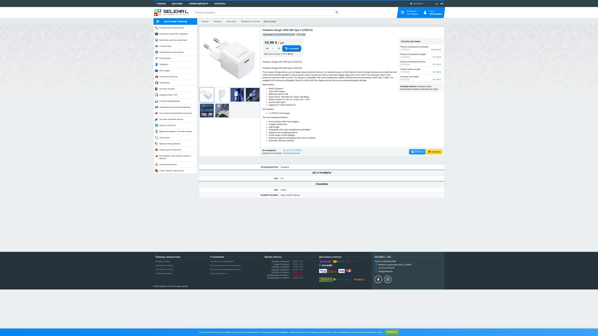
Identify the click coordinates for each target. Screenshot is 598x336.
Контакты (219, 3)
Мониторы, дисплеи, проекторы (173, 40)
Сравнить (435, 152)
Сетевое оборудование (169, 101)
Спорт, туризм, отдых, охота (171, 171)
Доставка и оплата (164, 269)
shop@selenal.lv (293, 153)
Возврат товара (162, 261)
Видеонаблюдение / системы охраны (175, 131)
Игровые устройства (168, 77)
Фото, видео (164, 71)
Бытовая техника (167, 89)
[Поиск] (337, 12)
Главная (161, 3)
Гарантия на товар (164, 265)
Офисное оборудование (169, 144)
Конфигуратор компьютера (171, 28)
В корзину (293, 49)
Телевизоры (164, 83)
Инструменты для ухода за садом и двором (175, 157)
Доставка (177, 3)
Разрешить (392, 332)
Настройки (417, 3)
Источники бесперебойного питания (175, 113)
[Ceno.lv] (360, 279)
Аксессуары (164, 138)
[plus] (279, 49)
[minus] (267, 49)
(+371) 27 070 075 (294, 150)
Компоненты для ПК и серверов (173, 34)
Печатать (418, 152)
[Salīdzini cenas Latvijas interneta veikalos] (326, 279)
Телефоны (163, 64)
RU (442, 4)
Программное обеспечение (171, 52)
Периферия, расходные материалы (174, 107)
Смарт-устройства (167, 125)
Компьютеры (165, 46)
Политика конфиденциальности (225, 269)
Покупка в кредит (163, 273)
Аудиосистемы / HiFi (168, 95)
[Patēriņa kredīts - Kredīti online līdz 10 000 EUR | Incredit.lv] (325, 266)
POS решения (165, 58)
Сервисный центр (198, 3)
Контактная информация (222, 261)
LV (437, 4)
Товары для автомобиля (170, 150)
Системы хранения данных (171, 119)
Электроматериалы (168, 164)
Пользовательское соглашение (225, 265)
